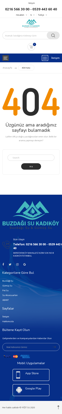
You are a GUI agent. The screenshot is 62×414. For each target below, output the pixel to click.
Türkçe (41, 14)
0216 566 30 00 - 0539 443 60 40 (31, 9)
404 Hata (26, 67)
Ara (31, 166)
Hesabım (20, 14)
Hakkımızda (8, 321)
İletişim (31, 3)
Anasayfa (7, 67)
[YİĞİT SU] (31, 23)
